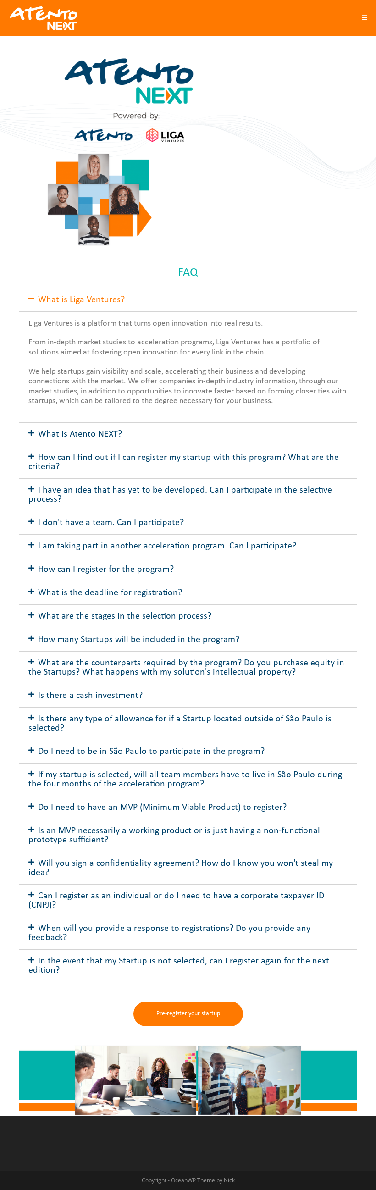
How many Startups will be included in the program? (138, 639)
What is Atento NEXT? (80, 434)
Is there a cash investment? (90, 695)
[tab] (188, 299)
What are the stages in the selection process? (124, 616)
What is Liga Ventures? (81, 299)
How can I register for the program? (106, 569)
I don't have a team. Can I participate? (111, 522)
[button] (188, 1014)
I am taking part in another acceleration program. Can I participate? (167, 546)
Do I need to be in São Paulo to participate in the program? (151, 751)
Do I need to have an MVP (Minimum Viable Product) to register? (162, 807)
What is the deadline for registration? (110, 593)
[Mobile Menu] (364, 18)
